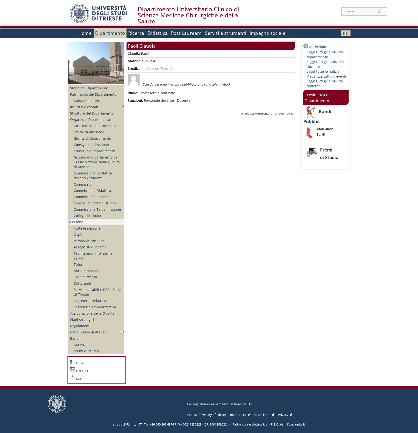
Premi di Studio (86, 351)
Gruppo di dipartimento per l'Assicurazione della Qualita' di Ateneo (97, 162)
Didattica (158, 33)
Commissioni (84, 184)
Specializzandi (85, 277)
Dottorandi (82, 283)
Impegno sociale (267, 33)
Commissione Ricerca (91, 197)
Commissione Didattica (92, 190)
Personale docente (89, 240)
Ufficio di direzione (89, 132)
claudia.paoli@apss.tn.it (158, 68)
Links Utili (82, 371)
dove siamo (262, 414)
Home (85, 33)
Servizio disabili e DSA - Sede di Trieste (97, 292)
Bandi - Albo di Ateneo (88, 332)
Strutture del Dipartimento (91, 113)
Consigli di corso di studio (95, 203)
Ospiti (78, 234)
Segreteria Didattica (90, 300)
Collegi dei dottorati (90, 215)
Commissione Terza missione (97, 209)
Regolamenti (80, 326)
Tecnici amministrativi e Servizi (93, 255)
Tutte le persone (87, 228)
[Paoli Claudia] (346, 33)
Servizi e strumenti (225, 33)
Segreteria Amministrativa (95, 307)
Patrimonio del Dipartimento (93, 94)
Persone (76, 222)
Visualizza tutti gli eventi (326, 76)
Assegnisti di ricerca (90, 247)
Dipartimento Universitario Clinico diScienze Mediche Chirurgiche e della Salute (188, 15)
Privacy (283, 414)
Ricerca (136, 33)
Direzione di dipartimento (95, 125)
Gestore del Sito (241, 404)
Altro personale (86, 270)
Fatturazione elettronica (249, 424)
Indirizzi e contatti (84, 107)
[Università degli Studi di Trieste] (98, 21)
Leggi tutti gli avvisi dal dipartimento (325, 54)
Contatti (81, 363)
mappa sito (238, 414)
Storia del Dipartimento (89, 88)
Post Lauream (186, 33)
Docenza (81, 344)
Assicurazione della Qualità (92, 313)
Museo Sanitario (87, 100)
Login (79, 378)
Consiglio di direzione (91, 144)
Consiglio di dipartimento (94, 151)
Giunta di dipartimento (92, 138)
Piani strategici (82, 319)
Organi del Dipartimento (90, 119)
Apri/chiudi (318, 46)
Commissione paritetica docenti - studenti (93, 175)
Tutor (78, 264)
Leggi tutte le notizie (323, 71)
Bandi (75, 338)
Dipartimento (110, 33)
